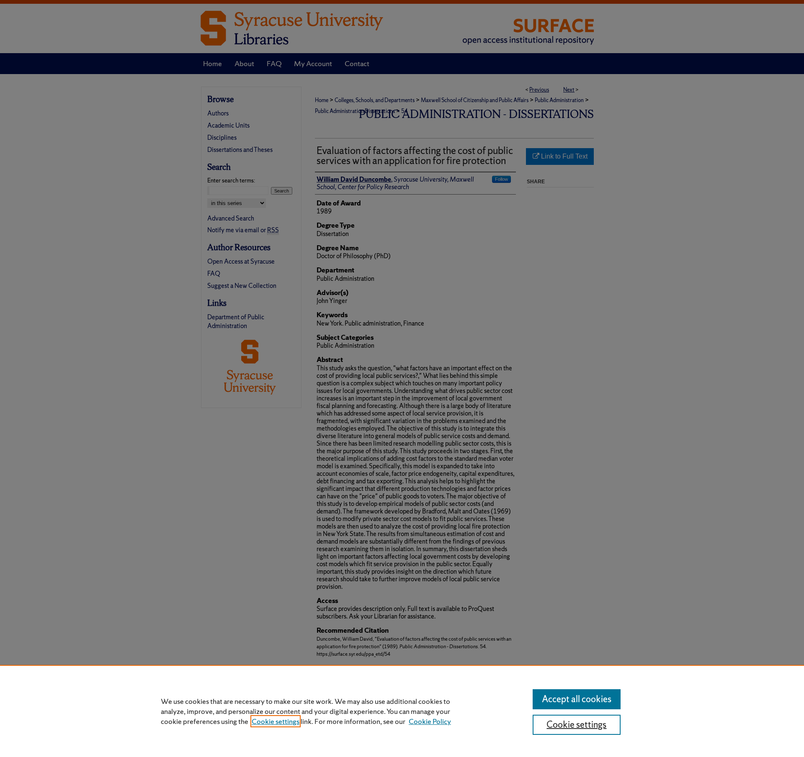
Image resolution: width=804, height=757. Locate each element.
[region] (402, 711)
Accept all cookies (576, 699)
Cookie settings (275, 721)
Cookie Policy (430, 721)
